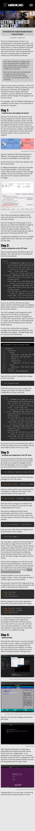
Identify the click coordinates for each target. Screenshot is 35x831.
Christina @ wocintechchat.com (21, 28)
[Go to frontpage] (12, 5)
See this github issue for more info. (16, 571)
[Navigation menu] (31, 5)
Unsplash (32, 28)
